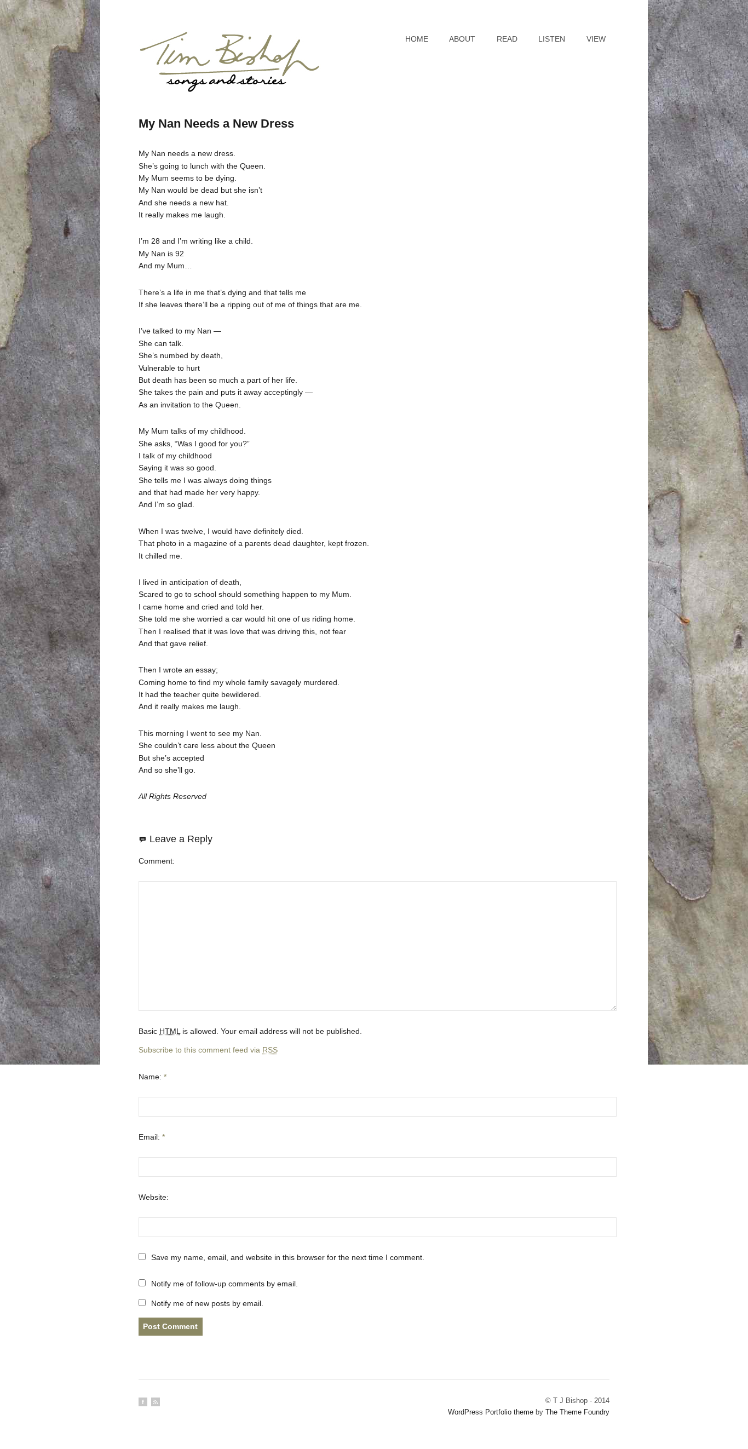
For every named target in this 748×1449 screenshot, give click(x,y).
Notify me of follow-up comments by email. (224, 1283)
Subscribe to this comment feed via (208, 1049)
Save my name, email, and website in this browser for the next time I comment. (287, 1257)
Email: (152, 1136)
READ (507, 38)
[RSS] (155, 1402)
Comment (155, 860)
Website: (154, 1197)
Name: (152, 1076)
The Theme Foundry (577, 1412)
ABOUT (462, 38)
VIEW (596, 38)
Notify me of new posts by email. (207, 1303)
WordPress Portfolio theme (490, 1412)
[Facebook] (143, 1402)
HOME (416, 38)
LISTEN (551, 38)
